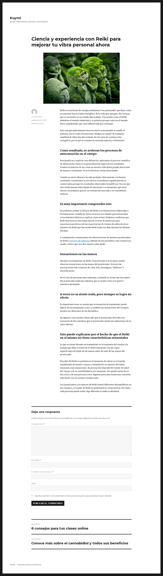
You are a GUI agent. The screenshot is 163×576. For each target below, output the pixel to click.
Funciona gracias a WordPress (29, 565)
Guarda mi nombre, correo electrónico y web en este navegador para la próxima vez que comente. (73, 496)
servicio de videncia (79, 241)
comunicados (36, 117)
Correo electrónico (42, 472)
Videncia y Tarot (37, 123)
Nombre (36, 460)
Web (33, 484)
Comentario (38, 424)
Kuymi (15, 18)
